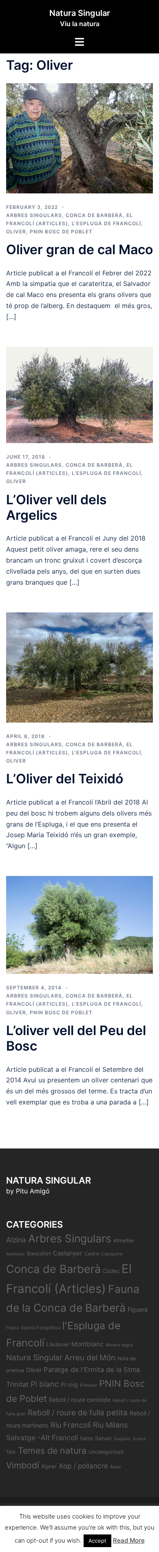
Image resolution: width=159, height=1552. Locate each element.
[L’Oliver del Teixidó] (79, 667)
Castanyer (67, 1253)
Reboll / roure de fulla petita (78, 1412)
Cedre (91, 1253)
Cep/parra (111, 1254)
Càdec (111, 1271)
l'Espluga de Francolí (106, 223)
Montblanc (87, 1344)
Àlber (115, 1467)
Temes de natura (52, 1450)
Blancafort (39, 1253)
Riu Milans (110, 1425)
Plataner (88, 1385)
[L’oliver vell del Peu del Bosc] (79, 924)
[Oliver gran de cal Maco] (79, 137)
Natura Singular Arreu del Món (60, 1357)
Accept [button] (97, 1540)
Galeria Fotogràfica (40, 1327)
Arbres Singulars (34, 215)
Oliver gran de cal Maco (79, 249)
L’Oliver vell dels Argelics (56, 507)
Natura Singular (79, 13)
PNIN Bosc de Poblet (61, 231)
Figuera (138, 1309)
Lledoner (57, 1344)
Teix (11, 1452)
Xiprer (49, 1466)
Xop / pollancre (83, 1465)
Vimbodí (22, 1465)
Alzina (16, 1239)
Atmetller (124, 1240)
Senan (103, 1438)
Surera (139, 1438)
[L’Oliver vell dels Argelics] (79, 394)
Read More (129, 1540)
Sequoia (122, 1438)
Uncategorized (106, 1452)
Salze (86, 1438)
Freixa (12, 1327)
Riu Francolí (71, 1425)
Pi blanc (45, 1384)
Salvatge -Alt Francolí (42, 1437)
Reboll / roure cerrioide (79, 1399)
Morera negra (119, 1345)
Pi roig (69, 1384)
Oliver (16, 231)
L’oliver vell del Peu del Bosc (76, 1038)
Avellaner (15, 1254)
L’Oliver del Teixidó (64, 779)
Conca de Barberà (94, 215)
